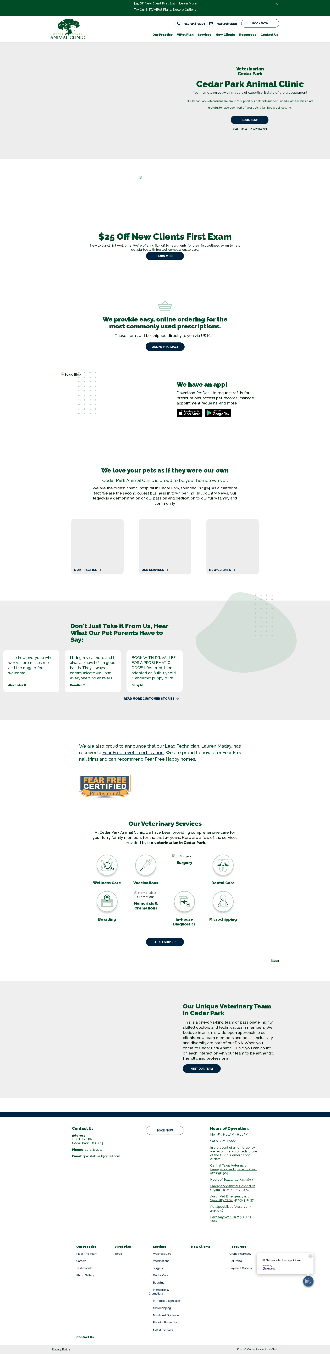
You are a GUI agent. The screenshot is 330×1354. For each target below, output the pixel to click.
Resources (237, 1246)
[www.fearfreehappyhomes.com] (165, 786)
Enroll (118, 1253)
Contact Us (85, 1337)
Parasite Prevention (165, 1322)
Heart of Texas (221, 1179)
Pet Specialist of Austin (227, 1206)
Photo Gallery (85, 1275)
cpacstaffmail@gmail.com (101, 1156)
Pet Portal (236, 1261)
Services (160, 1246)
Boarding (158, 1282)
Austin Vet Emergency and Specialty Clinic (229, 1198)
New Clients (220, 570)
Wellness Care (162, 1253)
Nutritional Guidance (166, 1315)
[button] (308, 1281)
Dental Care (160, 1275)
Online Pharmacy (165, 347)
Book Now (260, 23)
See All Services (165, 942)
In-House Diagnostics (166, 1300)
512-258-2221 (93, 1149)
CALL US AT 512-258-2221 (250, 129)
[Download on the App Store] (189, 413)
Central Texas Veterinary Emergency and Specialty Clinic (233, 1167)
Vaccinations (161, 1261)
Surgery (158, 1268)
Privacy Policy (61, 1349)
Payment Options (240, 1268)
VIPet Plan (123, 1246)
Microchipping (162, 1308)
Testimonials (84, 1268)
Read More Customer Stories (149, 698)
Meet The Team (86, 1253)
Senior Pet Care (163, 1329)
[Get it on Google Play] (218, 413)
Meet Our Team (202, 1068)
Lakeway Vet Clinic (224, 1217)
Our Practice (85, 570)
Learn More (188, 3)
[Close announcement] (276, 3)
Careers (81, 1261)
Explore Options (184, 9)
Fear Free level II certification (133, 752)
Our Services (152, 570)
